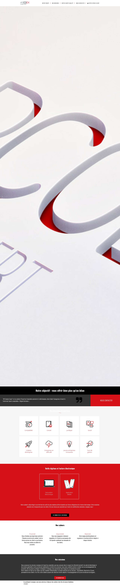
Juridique (69, 430)
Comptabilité (29, 430)
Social (90, 430)
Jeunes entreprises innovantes (69, 451)
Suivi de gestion (89, 451)
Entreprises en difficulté (49, 451)
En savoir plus (60, 578)
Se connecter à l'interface (60, 515)
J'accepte (25, 583)
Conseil (49, 430)
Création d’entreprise (28, 451)
